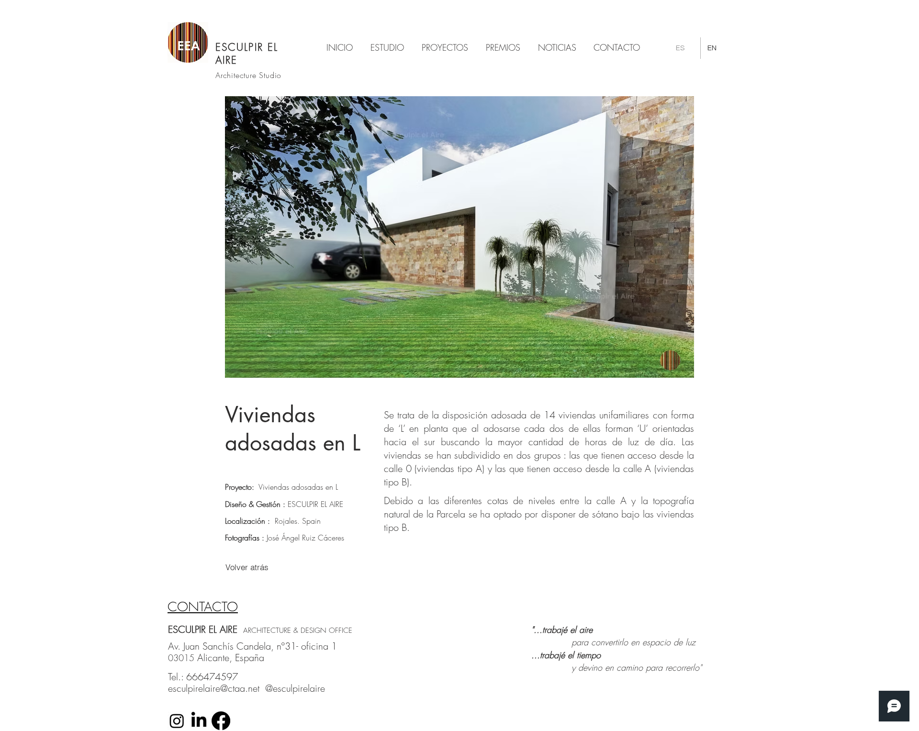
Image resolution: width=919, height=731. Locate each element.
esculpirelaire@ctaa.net (213, 688)
